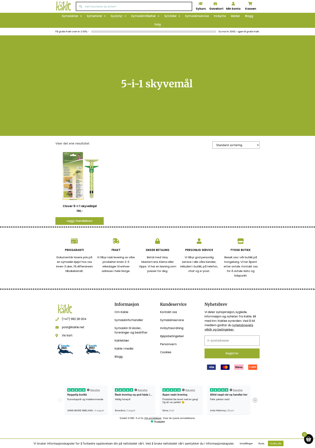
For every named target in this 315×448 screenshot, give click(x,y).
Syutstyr (117, 16)
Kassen (250, 9)
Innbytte (220, 16)
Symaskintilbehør (143, 16)
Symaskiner (70, 16)
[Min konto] (233, 3)
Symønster (94, 16)
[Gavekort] (215, 3)
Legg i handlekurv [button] (79, 221)
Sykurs (201, 9)
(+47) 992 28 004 (74, 319)
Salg (157, 24)
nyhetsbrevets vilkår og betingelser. (229, 327)
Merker (235, 16)
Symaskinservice (197, 16)
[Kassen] (250, 3)
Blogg (249, 16)
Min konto (233, 9)
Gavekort (216, 9)
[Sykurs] (201, 3)
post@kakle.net (73, 327)
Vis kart (67, 335)
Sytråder (170, 16)
